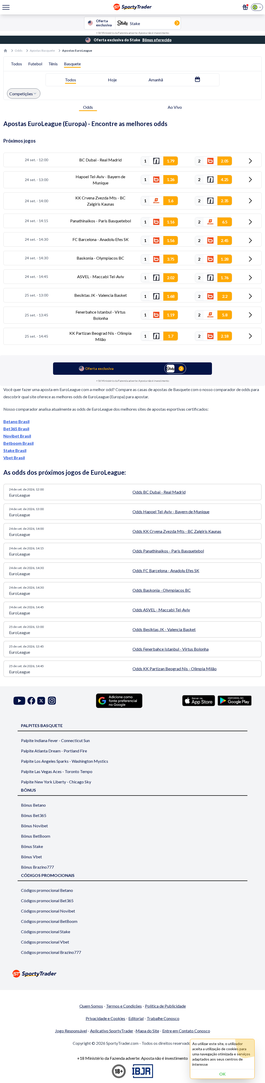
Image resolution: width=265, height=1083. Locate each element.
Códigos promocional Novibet (48, 910)
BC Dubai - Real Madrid (100, 159)
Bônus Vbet (31, 856)
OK (222, 1073)
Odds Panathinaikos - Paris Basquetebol (168, 550)
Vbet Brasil (14, 457)
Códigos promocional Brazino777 (51, 952)
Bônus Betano (33, 804)
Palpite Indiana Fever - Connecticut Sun (55, 740)
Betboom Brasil (18, 443)
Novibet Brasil (17, 435)
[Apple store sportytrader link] (199, 700)
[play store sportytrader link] (235, 700)
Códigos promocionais (48, 875)
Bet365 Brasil (16, 428)
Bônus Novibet (34, 825)
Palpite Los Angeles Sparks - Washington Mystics (64, 761)
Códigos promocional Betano (47, 890)
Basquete (72, 63)
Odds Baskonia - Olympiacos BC (161, 590)
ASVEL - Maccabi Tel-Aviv (100, 276)
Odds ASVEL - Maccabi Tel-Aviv (161, 609)
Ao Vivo (175, 107)
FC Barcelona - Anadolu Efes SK (100, 239)
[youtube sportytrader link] (19, 700)
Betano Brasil (16, 421)
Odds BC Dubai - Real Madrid (159, 491)
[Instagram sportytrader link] (52, 700)
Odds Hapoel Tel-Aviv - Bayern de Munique (170, 511)
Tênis (53, 63)
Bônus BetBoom (35, 835)
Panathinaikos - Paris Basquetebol (100, 220)
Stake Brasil (14, 450)
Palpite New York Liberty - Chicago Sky (56, 781)
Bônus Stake (32, 846)
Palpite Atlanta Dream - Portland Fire (54, 750)
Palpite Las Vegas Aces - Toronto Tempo (56, 771)
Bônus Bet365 (33, 815)
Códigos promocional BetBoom (49, 921)
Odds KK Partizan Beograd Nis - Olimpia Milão (174, 668)
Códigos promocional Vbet (45, 941)
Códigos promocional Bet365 (47, 900)
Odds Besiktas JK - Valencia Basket (164, 629)
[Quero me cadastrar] (245, 7)
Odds (19, 50)
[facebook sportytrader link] (31, 700)
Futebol (35, 63)
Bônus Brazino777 (37, 866)
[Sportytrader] (5, 51)
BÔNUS (28, 790)
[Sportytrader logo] (132, 973)
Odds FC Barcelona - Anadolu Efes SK (165, 570)
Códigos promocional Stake (45, 931)
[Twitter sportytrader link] (41, 700)
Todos (16, 63)
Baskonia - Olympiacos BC (100, 257)
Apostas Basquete (42, 50)
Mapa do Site (147, 1030)
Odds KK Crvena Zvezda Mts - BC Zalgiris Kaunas (176, 531)
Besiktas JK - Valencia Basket (100, 295)
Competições (21, 93)
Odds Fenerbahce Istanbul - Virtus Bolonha (170, 648)
